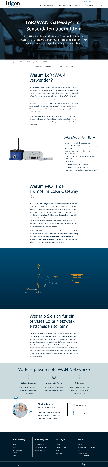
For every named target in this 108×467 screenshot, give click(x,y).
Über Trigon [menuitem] (89, 5)
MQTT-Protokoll (50, 223)
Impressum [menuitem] (31, 465)
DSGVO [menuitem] (25, 465)
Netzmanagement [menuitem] (64, 5)
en (99, 1)
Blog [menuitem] (57, 450)
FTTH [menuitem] (14, 447)
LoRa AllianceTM (54, 106)
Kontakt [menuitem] (100, 5)
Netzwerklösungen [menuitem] (47, 5)
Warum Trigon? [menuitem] (61, 447)
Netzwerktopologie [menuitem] (41, 447)
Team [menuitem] (58, 444)
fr (102, 1)
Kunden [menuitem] (78, 5)
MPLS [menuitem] (14, 455)
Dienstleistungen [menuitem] (40, 444)
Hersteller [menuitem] (59, 453)
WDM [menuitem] (14, 444)
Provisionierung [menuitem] (40, 450)
